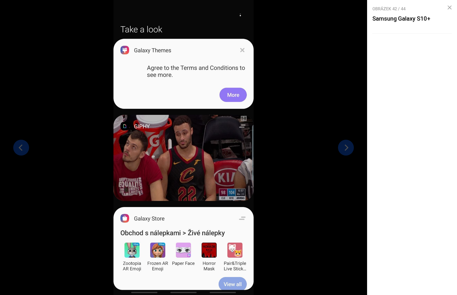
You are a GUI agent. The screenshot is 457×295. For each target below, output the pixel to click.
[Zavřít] (449, 7)
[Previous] (21, 148)
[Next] (346, 148)
